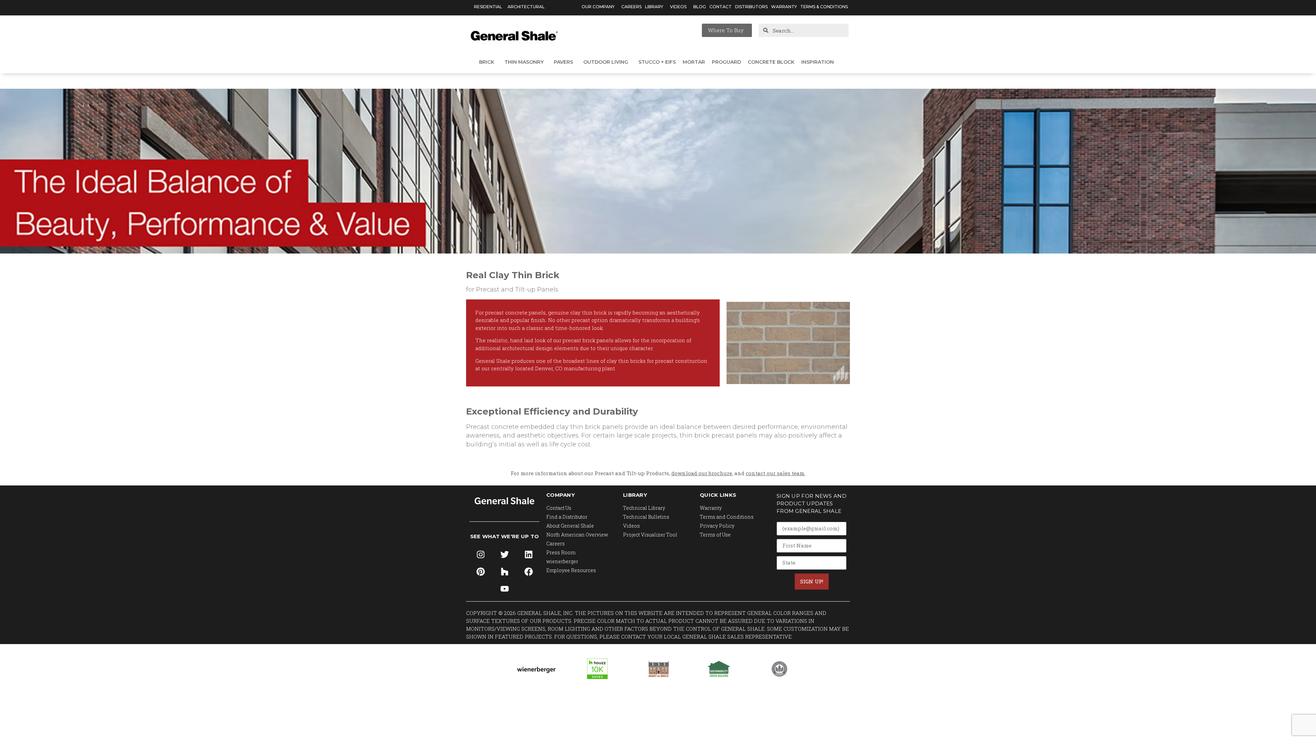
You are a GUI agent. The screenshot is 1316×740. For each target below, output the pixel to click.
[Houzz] (504, 571)
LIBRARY (654, 6)
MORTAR (694, 62)
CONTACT (720, 6)
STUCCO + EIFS (657, 62)
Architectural (526, 6)
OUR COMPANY (598, 6)
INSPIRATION (817, 62)
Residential (488, 6)
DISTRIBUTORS (751, 6)
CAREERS (631, 6)
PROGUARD (726, 62)
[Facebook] (528, 571)
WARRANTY (784, 6)
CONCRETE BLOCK (771, 62)
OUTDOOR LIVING (605, 62)
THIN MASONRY (524, 62)
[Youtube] (504, 588)
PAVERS (563, 62)
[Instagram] (480, 554)
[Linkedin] (528, 554)
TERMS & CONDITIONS (824, 6)
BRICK (486, 62)
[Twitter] (504, 554)
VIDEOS (678, 6)
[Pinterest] (480, 571)
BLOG (699, 6)
